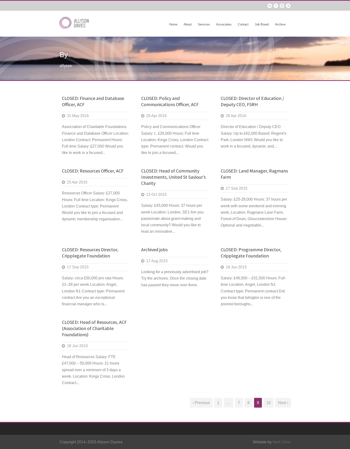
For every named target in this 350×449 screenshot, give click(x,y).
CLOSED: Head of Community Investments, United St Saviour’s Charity (173, 177)
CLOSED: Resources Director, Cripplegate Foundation (90, 253)
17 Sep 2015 (236, 188)
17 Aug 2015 (157, 261)
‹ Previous (201, 403)
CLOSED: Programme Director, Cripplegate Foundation (251, 253)
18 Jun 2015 (77, 346)
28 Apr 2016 (236, 116)
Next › (283, 403)
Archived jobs (154, 249)
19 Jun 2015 (236, 267)
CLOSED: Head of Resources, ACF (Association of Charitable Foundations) (94, 328)
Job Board (262, 24)
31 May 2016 (78, 116)
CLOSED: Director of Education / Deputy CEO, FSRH (252, 101)
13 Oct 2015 (156, 194)
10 (268, 403)
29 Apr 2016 (156, 116)
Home (173, 24)
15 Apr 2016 (77, 182)
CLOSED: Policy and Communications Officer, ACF (170, 101)
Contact (243, 24)
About (188, 24)
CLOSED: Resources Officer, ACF (93, 171)
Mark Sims (281, 442)
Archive (280, 24)
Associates (224, 24)
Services (204, 24)
